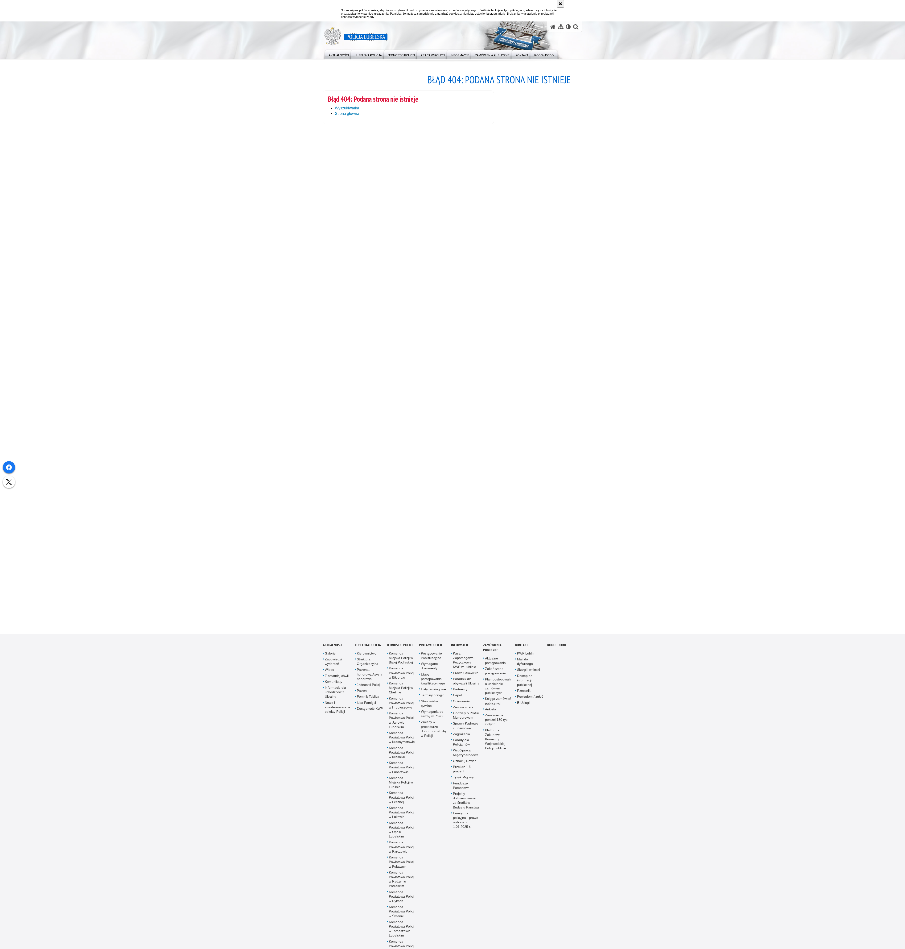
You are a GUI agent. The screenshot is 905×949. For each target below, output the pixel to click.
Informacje (460, 647)
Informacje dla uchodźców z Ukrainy (335, 694)
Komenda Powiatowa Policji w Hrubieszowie (401, 705)
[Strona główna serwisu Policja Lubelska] (552, 27)
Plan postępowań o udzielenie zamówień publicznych (498, 688)
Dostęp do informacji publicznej (524, 682)
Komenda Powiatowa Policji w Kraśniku (401, 754)
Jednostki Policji (368, 687)
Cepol (457, 698)
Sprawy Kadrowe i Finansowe (465, 728)
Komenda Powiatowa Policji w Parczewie (401, 849)
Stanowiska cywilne (429, 706)
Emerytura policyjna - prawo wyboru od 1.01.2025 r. (465, 822)
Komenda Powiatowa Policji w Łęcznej (401, 799)
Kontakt (521, 647)
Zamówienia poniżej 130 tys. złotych (496, 722)
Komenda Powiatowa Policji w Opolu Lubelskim (401, 832)
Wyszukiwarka (347, 108)
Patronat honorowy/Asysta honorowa (369, 676)
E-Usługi (523, 705)
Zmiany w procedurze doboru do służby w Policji (434, 731)
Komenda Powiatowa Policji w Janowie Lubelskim (401, 722)
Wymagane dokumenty (429, 668)
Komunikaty (333, 684)
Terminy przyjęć (432, 698)
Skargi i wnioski (528, 672)
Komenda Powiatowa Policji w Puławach (401, 864)
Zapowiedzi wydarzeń (333, 664)
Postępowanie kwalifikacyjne (431, 658)
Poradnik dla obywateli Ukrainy (466, 683)
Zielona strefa (463, 709)
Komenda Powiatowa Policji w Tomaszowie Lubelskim (401, 931)
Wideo (329, 672)
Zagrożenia (461, 736)
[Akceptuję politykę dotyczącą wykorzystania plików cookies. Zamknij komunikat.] (560, 4)
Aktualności (332, 647)
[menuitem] (339, 54)
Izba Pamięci (366, 705)
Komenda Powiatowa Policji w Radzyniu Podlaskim (401, 881)
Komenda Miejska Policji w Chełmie (401, 690)
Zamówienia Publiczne (492, 650)
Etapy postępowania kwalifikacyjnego (433, 681)
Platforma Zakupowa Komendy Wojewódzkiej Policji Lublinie (495, 742)
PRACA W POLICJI (430, 647)
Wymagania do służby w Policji (432, 716)
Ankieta (490, 711)
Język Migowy (463, 780)
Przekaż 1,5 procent (462, 771)
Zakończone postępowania (495, 673)
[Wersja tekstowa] (568, 27)
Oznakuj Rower (464, 763)
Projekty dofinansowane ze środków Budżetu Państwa (466, 803)
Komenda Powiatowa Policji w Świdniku (401, 913)
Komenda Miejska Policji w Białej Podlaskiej (401, 660)
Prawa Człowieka (465, 675)
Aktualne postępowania (495, 663)
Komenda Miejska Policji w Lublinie (401, 784)
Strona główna (347, 114)
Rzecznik (524, 693)
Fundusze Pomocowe (461, 788)
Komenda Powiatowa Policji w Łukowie (401, 814)
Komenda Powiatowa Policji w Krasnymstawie (402, 739)
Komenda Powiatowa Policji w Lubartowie (401, 769)
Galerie (330, 656)
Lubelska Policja (368, 647)
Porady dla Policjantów (461, 744)
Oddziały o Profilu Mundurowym (466, 717)
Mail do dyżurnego (525, 664)
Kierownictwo (366, 656)
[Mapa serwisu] (561, 27)
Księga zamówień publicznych (498, 703)
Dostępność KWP (370, 711)
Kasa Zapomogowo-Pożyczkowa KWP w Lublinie (464, 662)
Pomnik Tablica (368, 699)
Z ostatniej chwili (337, 678)
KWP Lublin (525, 656)
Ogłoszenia (461, 703)
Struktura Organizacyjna (367, 664)
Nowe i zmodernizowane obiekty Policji (337, 709)
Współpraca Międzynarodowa (465, 755)
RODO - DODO (556, 647)
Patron (362, 693)
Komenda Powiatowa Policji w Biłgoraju (401, 675)
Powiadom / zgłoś (530, 699)
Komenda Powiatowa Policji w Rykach (401, 898)
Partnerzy (460, 691)
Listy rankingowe (433, 691)
